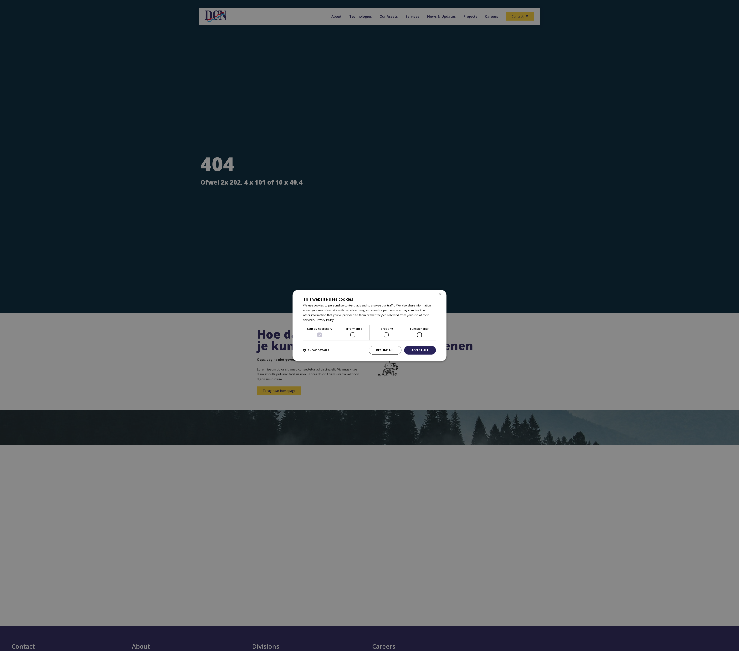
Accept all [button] (420, 350)
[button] (316, 350)
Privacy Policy (325, 320)
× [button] (440, 294)
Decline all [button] (385, 350)
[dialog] (369, 325)
